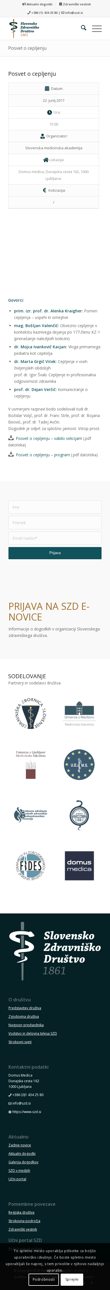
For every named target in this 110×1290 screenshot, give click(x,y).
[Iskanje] (80, 28)
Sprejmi (72, 1279)
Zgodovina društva (23, 1016)
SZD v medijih (19, 1170)
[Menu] (94, 28)
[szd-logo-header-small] (45, 28)
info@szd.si (74, 12)
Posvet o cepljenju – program (43, 454)
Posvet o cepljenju (27, 48)
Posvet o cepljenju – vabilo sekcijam (49, 438)
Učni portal (17, 1179)
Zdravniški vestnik (76, 4)
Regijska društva (21, 1212)
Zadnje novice (19, 1145)
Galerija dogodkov (23, 1162)
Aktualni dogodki (39, 4)
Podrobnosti (44, 1279)
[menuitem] (37, 4)
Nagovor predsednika (26, 1025)
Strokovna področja (24, 1220)
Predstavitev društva (24, 1008)
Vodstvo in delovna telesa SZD (32, 1033)
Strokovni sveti (20, 1042)
